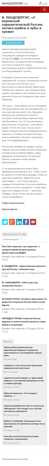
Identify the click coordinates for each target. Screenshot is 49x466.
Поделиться (12, 42)
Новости (7, 341)
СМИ (16, 58)
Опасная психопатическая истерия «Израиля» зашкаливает (21, 439)
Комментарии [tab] (12, 239)
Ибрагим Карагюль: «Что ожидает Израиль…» (20, 396)
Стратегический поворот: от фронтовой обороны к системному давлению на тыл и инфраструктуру (24, 382)
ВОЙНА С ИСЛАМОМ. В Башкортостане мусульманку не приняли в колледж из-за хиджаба (24, 425)
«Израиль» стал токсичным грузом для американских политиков (23, 368)
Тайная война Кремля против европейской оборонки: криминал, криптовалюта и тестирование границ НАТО (23, 353)
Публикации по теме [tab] (14, 234)
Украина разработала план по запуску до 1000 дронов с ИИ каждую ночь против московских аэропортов (24, 410)
